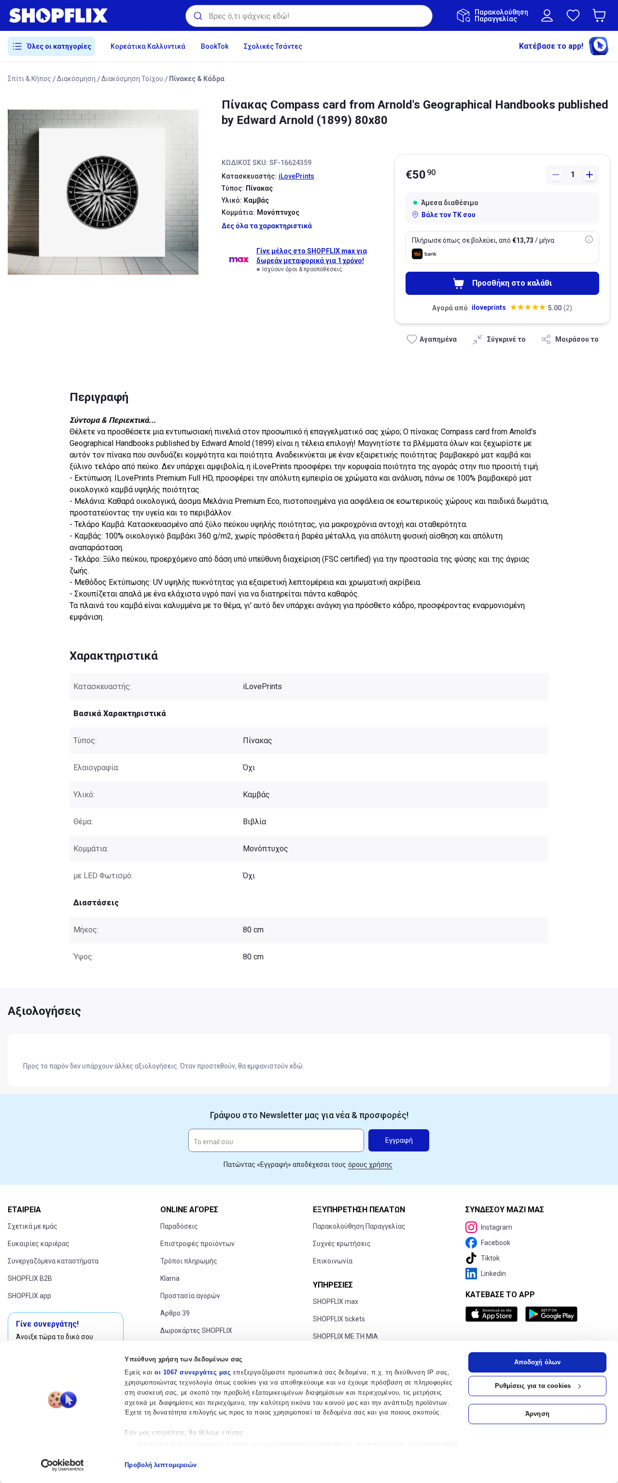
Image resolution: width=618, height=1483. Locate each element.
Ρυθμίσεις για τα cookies (533, 1385)
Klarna (170, 1278)
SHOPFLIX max (335, 1301)
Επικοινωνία (332, 1261)
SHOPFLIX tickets (339, 1319)
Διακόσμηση (76, 79)
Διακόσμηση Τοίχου (132, 79)
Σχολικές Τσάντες (273, 46)
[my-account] (547, 15)
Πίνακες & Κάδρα (197, 79)
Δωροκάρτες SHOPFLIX (196, 1330)
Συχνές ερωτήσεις (342, 1243)
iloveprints (489, 307)
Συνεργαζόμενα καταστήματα (53, 1261)
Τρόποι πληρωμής (188, 1261)
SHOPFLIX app (29, 1296)
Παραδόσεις (179, 1226)
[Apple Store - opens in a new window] (493, 1314)
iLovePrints (296, 176)
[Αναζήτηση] (197, 16)
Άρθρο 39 (175, 1313)
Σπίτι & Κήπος (29, 79)
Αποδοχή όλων (537, 1362)
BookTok (214, 46)
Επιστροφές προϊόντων (197, 1243)
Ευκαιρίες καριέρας (39, 1243)
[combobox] (309, 16)
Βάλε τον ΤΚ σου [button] (448, 215)
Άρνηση (537, 1413)
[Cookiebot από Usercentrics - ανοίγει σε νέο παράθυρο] (62, 1465)
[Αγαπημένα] (573, 15)
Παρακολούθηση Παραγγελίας (359, 1226)
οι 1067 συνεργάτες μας (192, 1372)
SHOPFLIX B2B (30, 1278)
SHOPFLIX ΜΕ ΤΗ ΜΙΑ (345, 1336)
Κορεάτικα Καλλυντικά (148, 46)
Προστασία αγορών (190, 1296)
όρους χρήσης (370, 1164)
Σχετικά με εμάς (32, 1226)
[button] (601, 15)
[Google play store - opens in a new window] (551, 1314)
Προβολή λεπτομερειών (161, 1465)
